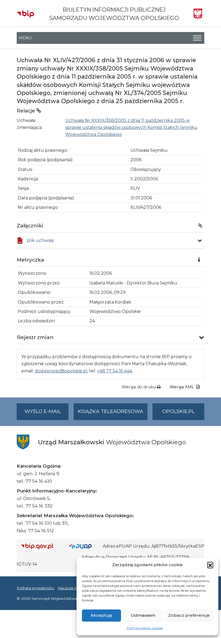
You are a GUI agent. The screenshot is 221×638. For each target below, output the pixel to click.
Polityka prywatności (35, 588)
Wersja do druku (139, 386)
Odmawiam (143, 615)
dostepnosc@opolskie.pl (61, 370)
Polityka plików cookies (145, 628)
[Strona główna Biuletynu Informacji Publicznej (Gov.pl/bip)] (41, 546)
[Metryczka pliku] (199, 240)
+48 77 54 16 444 (114, 370)
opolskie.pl (178, 411)
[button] (210, 564)
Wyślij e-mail (46, 414)
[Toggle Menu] (197, 38)
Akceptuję (101, 615)
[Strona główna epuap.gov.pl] (84, 546)
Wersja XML (182, 386)
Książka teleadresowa (110, 411)
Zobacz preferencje (189, 615)
